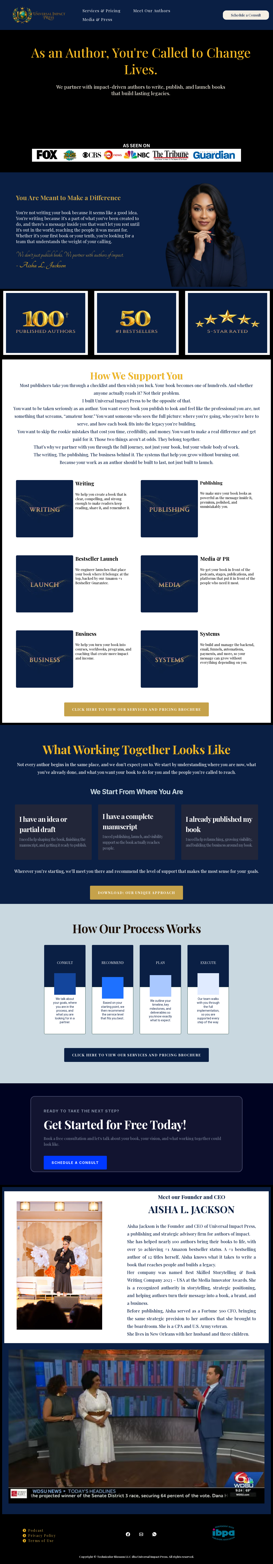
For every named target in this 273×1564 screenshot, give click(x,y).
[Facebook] (128, 1534)
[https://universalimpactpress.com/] (38, 15)
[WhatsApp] (154, 1534)
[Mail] (141, 1534)
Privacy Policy (42, 1535)
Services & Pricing (102, 10)
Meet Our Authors (151, 10)
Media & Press (97, 19)
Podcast (36, 1530)
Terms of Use (41, 1540)
